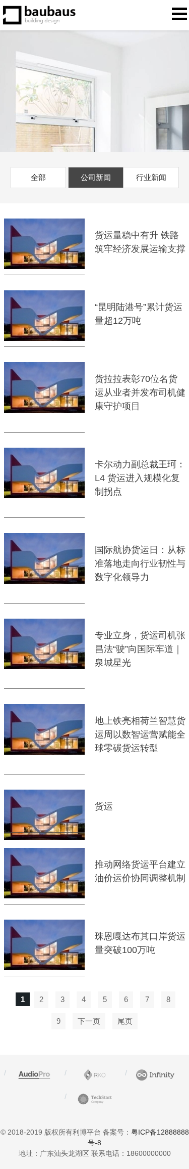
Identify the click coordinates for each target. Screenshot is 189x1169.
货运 (104, 806)
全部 (38, 177)
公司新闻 (96, 177)
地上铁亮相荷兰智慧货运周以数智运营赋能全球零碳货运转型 (140, 734)
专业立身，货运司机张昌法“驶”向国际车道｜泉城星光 (140, 649)
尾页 (125, 1021)
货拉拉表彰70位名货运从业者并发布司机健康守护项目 (140, 392)
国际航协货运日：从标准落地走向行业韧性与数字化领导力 (140, 563)
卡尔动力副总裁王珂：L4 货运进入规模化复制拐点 (140, 478)
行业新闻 (151, 177)
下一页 (89, 1021)
